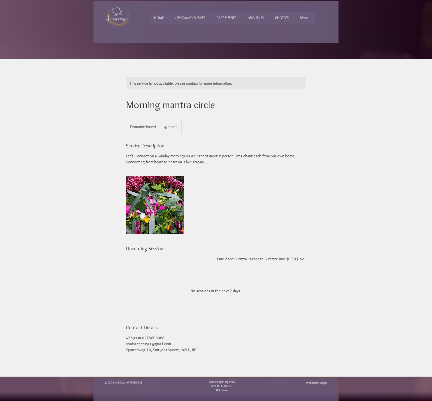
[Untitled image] (155, 205)
